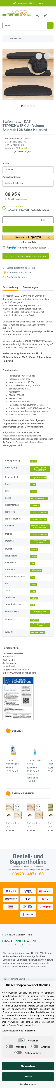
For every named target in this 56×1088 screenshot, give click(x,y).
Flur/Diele (34, 620)
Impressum (30, 1030)
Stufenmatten (22, 148)
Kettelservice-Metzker (39, 512)
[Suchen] (50, 25)
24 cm (32, 591)
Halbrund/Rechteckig (38, 498)
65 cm (32, 485)
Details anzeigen (28, 1084)
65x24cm (33, 598)
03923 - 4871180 (28, 874)
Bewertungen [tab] (30, 287)
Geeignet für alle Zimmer (39, 625)
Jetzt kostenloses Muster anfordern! (26, 256)
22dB (32, 605)
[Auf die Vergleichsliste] (38, 56)
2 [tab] (25, 106)
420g (32, 563)
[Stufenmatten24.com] (16, 13)
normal (33, 461)
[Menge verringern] (6, 220)
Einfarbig (33, 549)
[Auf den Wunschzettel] (47, 56)
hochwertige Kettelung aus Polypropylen (39, 526)
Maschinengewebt (37, 633)
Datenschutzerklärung (12, 1030)
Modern (33, 584)
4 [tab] (31, 106)
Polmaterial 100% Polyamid (40, 541)
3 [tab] (28, 106)
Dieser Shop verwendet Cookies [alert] (28, 985)
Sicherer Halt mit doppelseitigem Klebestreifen (39, 469)
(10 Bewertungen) (22, 151)
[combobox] (28, 169)
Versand (23, 199)
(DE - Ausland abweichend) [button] (37, 210)
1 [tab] (22, 106)
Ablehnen (28, 1076)
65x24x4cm (34, 505)
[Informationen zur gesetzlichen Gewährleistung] (18, 698)
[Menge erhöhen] (50, 220)
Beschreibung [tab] (10, 287)
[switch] (21, 1040)
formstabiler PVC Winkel (39, 612)
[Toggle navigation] (51, 15)
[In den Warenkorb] (4, 47)
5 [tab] (34, 106)
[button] (37, 15)
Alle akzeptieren (28, 1066)
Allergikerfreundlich (38, 478)
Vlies (32, 577)
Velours (33, 492)
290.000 (33, 556)
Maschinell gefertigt (38, 519)
